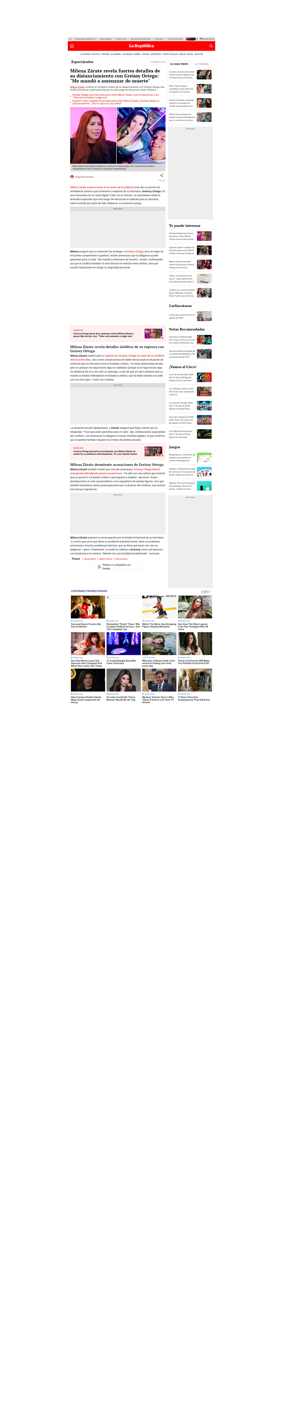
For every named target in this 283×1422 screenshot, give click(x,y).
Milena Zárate (77, 87)
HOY (70, 39)
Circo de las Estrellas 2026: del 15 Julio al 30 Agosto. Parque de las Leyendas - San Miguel (181, 379)
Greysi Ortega (121, 559)
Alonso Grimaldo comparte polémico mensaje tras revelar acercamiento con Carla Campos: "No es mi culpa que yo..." (181, 106)
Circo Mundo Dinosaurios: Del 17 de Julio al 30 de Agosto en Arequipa (181, 434)
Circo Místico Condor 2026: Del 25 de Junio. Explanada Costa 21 (181, 391)
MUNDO (137, 54)
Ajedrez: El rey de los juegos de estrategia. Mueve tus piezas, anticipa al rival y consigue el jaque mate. (182, 487)
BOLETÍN (199, 54)
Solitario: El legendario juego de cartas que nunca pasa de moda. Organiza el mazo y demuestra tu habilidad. (182, 473)
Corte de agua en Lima (177, 39)
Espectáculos (82, 61)
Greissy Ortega (134, 251)
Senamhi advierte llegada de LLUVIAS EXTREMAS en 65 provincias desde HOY (182, 354)
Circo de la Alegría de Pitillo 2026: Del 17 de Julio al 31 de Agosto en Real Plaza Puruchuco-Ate (181, 421)
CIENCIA (146, 54)
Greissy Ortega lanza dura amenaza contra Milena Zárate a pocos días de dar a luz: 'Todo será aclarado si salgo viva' (103, 335)
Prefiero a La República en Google (116, 567)
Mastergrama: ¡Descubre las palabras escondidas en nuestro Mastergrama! (182, 457)
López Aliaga (121, 39)
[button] (72, 46)
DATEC (190, 54)
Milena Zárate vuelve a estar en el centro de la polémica (102, 187)
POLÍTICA (95, 54)
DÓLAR (182, 54)
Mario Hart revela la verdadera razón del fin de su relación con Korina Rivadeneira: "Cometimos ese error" (181, 92)
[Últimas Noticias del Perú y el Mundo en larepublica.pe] (141, 46)
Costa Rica (159, 39)
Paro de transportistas (141, 39)
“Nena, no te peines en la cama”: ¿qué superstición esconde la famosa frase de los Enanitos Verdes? (181, 280)
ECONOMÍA (116, 54)
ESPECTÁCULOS (170, 54)
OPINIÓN (105, 54)
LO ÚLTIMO (85, 54)
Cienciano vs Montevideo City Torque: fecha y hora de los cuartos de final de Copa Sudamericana (182, 341)
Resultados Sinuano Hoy (85, 39)
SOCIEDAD (127, 54)
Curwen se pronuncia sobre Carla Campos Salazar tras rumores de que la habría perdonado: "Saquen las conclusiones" (182, 78)
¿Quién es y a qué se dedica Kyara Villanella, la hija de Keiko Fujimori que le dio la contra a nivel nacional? (182, 294)
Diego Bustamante (84, 177)
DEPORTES (156, 54)
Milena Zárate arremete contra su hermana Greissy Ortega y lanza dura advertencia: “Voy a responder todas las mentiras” (181, 268)
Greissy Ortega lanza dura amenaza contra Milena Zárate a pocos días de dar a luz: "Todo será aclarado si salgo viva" (115, 96)
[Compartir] (161, 175)
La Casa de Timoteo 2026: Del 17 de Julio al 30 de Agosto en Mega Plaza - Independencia (181, 407)
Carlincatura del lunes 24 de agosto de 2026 (182, 316)
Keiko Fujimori (106, 39)
